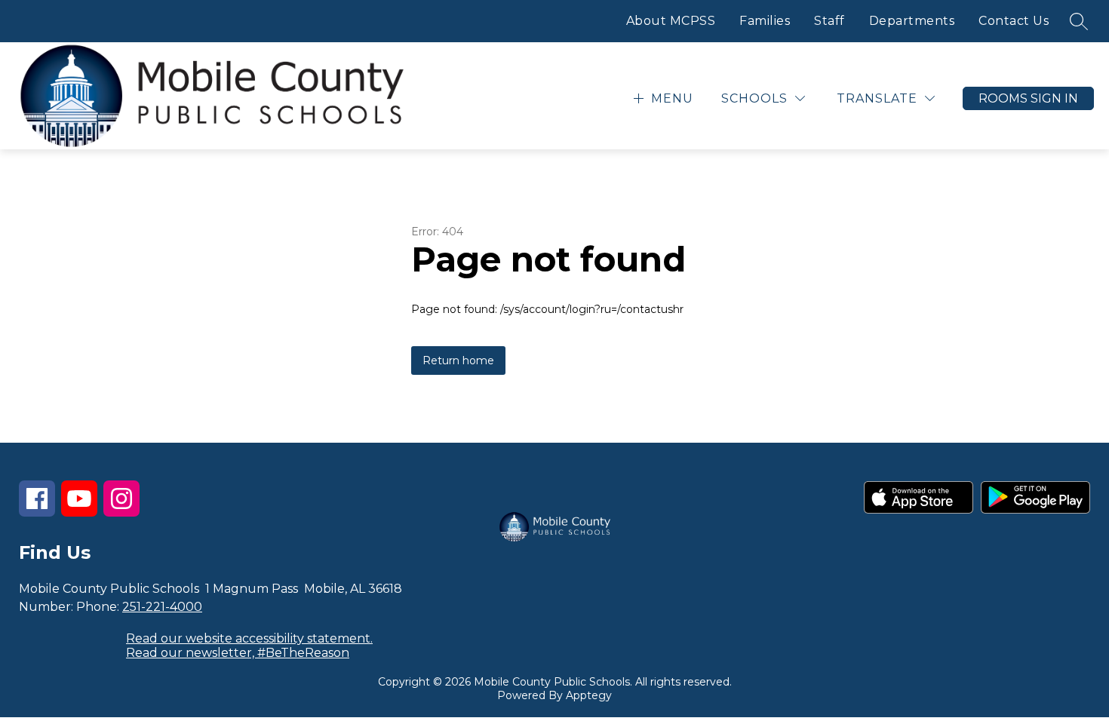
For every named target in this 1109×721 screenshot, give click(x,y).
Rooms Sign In (1028, 98)
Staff (829, 21)
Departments (912, 21)
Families (764, 21)
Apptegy (589, 695)
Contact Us (1013, 21)
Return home (458, 360)
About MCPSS (671, 21)
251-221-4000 (162, 607)
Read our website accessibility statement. (249, 638)
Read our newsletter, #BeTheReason (237, 653)
